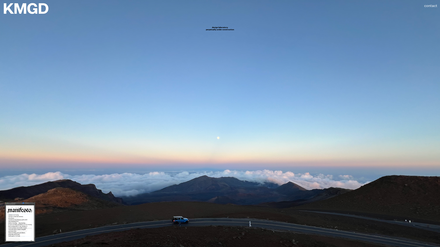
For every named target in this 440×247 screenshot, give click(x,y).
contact (430, 5)
